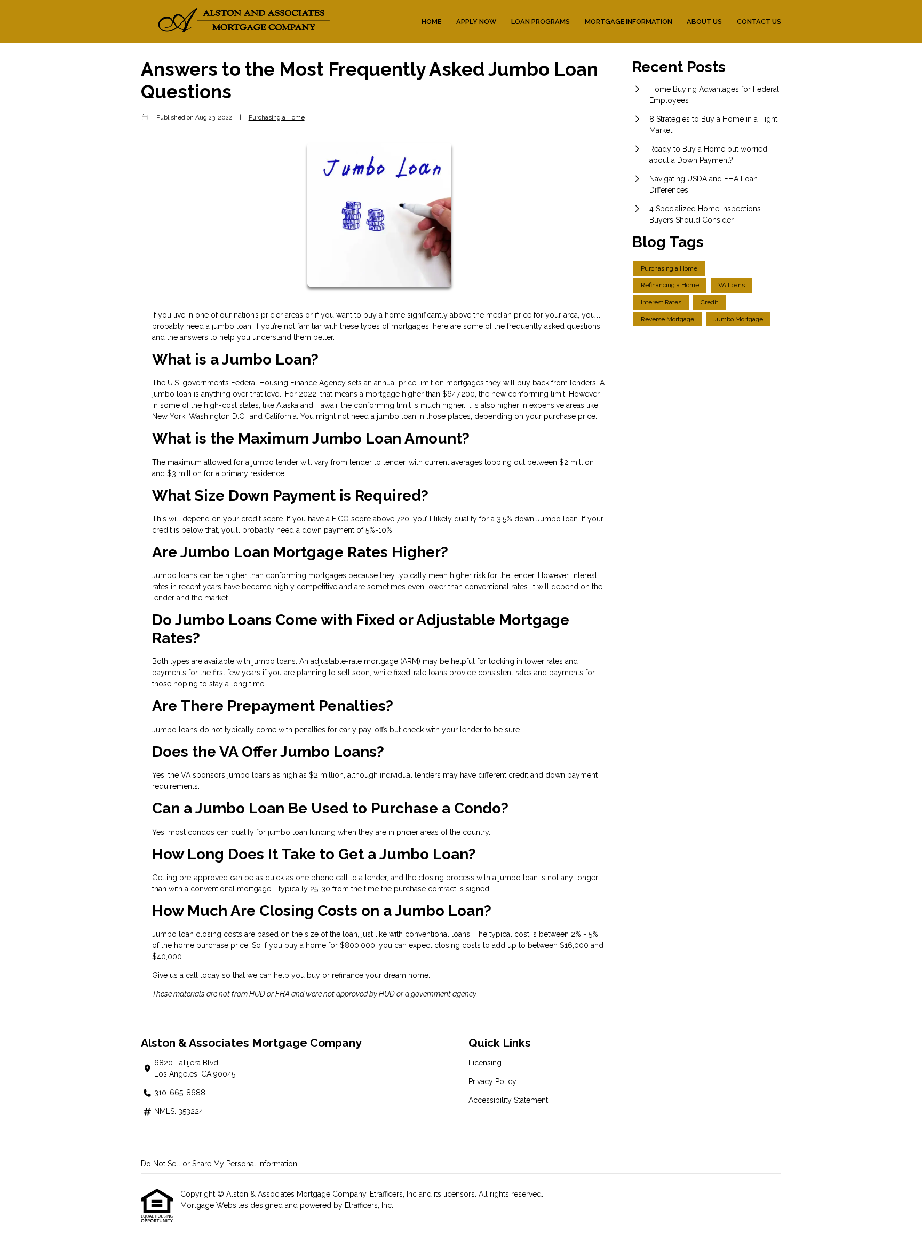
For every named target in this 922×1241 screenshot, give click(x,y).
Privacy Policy (492, 1081)
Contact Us (759, 22)
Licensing (485, 1062)
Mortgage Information (628, 22)
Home (431, 22)
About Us (704, 22)
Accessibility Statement (508, 1100)
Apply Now (476, 22)
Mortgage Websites (215, 1205)
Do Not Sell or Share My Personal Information (219, 1163)
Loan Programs (540, 22)
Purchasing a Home (277, 117)
